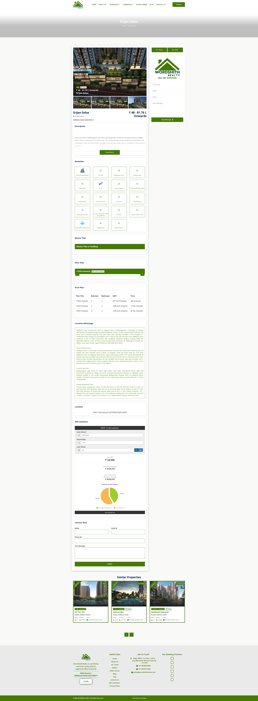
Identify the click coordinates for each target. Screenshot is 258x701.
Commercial (127, 4)
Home (94, 4)
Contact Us (160, 4)
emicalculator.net (110, 512)
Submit (109, 564)
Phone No (78, 537)
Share (160, 50)
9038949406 (171, 78)
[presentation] (77, 274)
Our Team (114, 665)
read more (110, 152)
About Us (102, 4)
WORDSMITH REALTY (84, 698)
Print (176, 50)
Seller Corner (141, 4)
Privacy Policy (114, 686)
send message (166, 120)
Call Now (179, 4)
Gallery (114, 668)
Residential (114, 4)
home (124, 26)
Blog (152, 4)
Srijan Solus (132, 26)
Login (86, 681)
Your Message (80, 546)
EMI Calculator (114, 683)
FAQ (114, 677)
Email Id (114, 528)
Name (77, 528)
